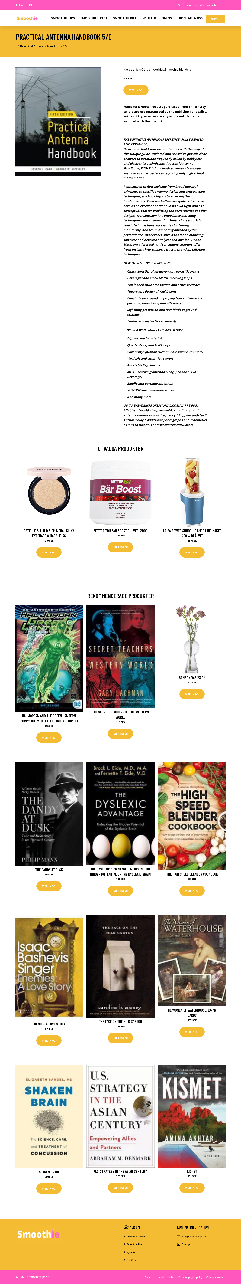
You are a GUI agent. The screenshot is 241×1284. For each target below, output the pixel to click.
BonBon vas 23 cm (192, 677)
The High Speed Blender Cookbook (192, 874)
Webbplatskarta (214, 1277)
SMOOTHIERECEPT (94, 18)
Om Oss (131, 1260)
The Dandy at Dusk (49, 869)
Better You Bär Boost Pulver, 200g (120, 530)
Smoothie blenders (178, 69)
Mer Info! (136, 90)
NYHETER (149, 18)
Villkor (172, 1277)
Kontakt (161, 1277)
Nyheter (131, 1252)
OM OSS (167, 18)
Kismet (192, 1171)
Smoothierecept (136, 1236)
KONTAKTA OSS (191, 18)
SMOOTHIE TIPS (63, 18)
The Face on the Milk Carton (120, 1021)
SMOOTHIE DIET (125, 18)
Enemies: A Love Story (49, 1023)
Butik (215, 19)
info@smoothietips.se (208, 5)
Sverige (187, 5)
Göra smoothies (152, 69)
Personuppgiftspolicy (190, 1277)
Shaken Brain (49, 1171)
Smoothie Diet (135, 1244)
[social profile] (30, 5)
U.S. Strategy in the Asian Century (120, 1171)
